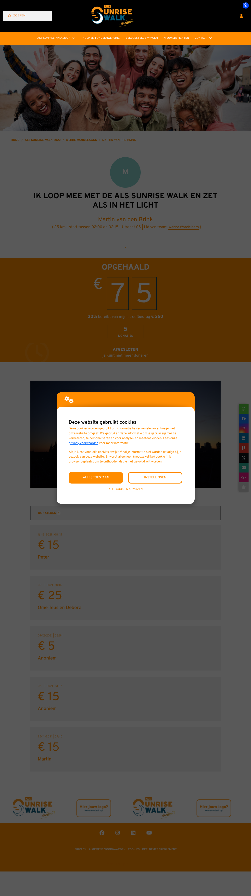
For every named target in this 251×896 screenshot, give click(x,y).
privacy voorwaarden (83, 443)
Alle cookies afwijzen (126, 489)
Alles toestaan (96, 477)
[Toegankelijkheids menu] (246, 5)
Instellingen (155, 477)
